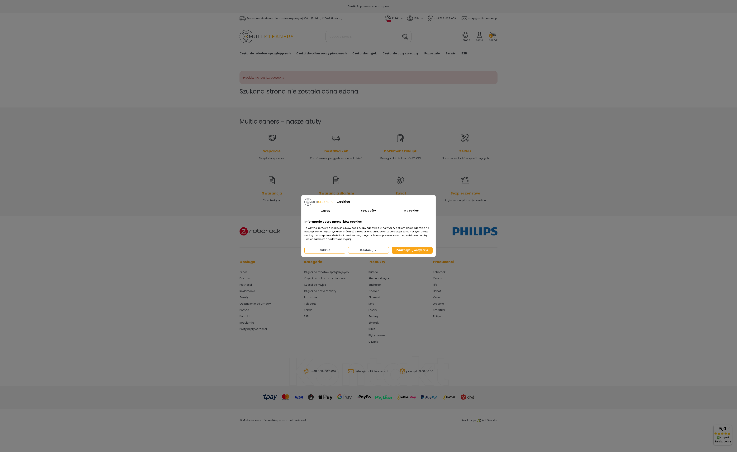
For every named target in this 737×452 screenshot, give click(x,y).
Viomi (436, 297)
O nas (243, 272)
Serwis (308, 310)
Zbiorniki (373, 323)
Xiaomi (437, 278)
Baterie (373, 272)
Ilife (435, 285)
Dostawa (245, 278)
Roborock (439, 272)
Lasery (372, 310)
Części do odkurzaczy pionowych (326, 278)
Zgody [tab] (325, 210)
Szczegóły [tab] (368, 210)
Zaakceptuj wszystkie (412, 250)
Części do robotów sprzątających (326, 272)
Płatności (246, 285)
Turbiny (373, 316)
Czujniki (373, 342)
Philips (437, 316)
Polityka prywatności (253, 329)
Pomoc (244, 310)
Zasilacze (374, 285)
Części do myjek (315, 285)
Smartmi (439, 310)
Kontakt (245, 316)
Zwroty (244, 297)
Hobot (437, 291)
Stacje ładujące (378, 278)
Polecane (310, 304)
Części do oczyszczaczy (320, 291)
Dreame (438, 304)
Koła (371, 304)
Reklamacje (247, 291)
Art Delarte (489, 420)
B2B (306, 316)
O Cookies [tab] (411, 210)
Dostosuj (367, 250)
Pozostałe (310, 297)
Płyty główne (377, 335)
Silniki (371, 329)
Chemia (373, 291)
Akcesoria (374, 297)
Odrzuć (325, 250)
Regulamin (247, 323)
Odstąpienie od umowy (255, 304)
